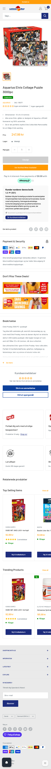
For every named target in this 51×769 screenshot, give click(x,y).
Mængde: (6, 150)
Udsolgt (25, 160)
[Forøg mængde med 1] (29, 150)
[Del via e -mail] (46, 229)
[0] (46, 8)
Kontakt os (25, 2)
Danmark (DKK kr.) (23, 716)
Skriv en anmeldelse (25, 388)
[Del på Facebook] (31, 229)
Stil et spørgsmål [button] (25, 395)
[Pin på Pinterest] (36, 229)
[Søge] (44, 16)
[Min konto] (40, 8)
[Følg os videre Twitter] (10, 729)
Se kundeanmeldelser (16, 217)
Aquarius (6, 103)
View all (45, 490)
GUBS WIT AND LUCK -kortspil (17, 530)
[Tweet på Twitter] (41, 229)
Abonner (10, 703)
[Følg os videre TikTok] (30, 729)
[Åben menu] (4, 8)
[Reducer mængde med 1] (14, 150)
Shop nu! (23, 434)
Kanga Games (10, 527)
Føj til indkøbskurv (19, 554)
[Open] (6, 762)
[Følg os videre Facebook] (5, 729)
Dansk (6, 716)
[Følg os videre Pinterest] (20, 729)
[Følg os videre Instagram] (15, 729)
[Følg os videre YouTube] (25, 729)
